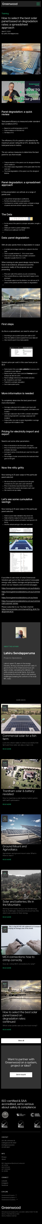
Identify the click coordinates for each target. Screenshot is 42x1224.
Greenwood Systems (9, 1197)
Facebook (5, 1185)
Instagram (5, 1183)
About (4, 1159)
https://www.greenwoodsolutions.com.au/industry (21, 588)
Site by (10, 1214)
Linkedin (4, 1181)
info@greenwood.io (8, 1145)
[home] (9, 4)
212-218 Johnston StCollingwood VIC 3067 (9, 1142)
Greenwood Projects (9, 1195)
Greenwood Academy (10, 1199)
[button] (38, 4)
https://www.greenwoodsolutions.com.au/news (20, 598)
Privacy (4, 1157)
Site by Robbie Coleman (9, 1216)
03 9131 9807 (6, 1147)
